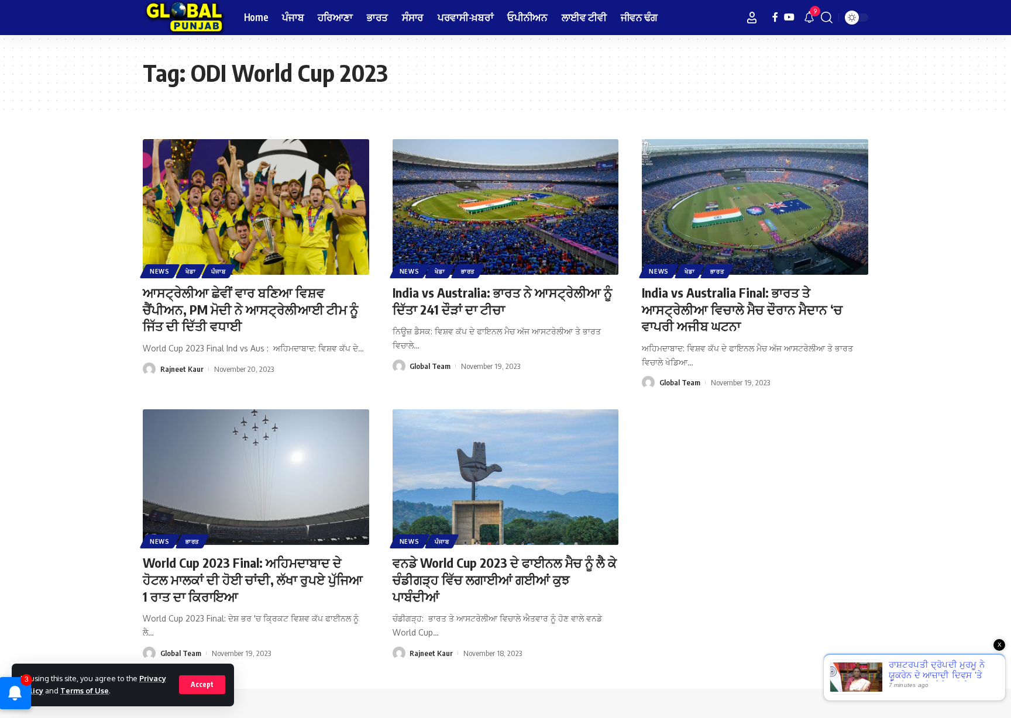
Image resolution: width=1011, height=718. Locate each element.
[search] (827, 17)
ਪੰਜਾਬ (218, 271)
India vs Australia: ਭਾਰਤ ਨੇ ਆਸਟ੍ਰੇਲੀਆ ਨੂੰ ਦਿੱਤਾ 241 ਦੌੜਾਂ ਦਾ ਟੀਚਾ (502, 300)
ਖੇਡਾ (190, 271)
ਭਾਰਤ (467, 271)
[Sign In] (752, 17)
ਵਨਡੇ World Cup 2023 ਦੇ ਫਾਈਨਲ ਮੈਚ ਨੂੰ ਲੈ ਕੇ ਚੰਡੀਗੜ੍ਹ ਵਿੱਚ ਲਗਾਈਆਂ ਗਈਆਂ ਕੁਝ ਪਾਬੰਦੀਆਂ (505, 579)
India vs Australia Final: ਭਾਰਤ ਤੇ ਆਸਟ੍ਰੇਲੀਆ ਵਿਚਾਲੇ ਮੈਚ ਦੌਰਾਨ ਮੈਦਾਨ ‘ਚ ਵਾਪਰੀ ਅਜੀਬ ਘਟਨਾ (742, 309)
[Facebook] (775, 17)
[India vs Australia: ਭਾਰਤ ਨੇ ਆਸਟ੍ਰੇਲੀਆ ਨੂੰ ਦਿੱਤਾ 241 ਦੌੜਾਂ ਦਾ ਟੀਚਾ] (506, 207)
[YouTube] (789, 17)
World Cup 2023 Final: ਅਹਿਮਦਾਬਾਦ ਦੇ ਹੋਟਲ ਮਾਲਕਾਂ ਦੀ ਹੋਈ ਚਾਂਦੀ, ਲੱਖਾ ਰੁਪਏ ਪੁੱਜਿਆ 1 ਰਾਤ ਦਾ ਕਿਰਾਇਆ (253, 579)
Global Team (430, 366)
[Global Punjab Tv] (184, 17)
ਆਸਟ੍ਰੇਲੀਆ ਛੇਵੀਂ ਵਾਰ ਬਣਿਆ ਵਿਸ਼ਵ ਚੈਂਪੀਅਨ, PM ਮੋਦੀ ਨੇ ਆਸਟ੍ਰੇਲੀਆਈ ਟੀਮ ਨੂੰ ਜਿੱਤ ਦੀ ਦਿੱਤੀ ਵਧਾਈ (250, 309)
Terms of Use (84, 690)
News (160, 271)
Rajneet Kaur (182, 369)
